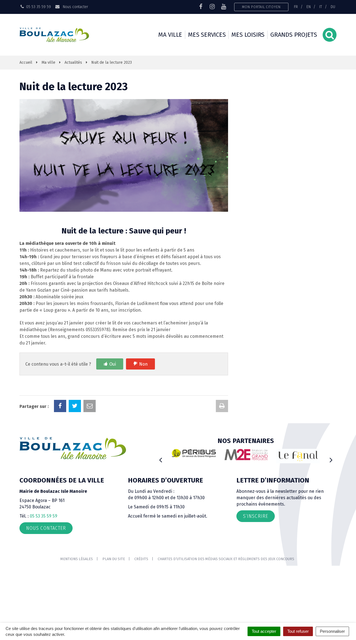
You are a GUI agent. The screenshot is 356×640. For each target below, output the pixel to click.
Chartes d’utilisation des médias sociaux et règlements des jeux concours (226, 559)
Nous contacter (75, 6)
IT (320, 6)
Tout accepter (264, 631)
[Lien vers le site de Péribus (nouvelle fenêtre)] (194, 453)
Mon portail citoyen (261, 7)
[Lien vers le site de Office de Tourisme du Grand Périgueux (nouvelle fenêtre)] (298, 456)
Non (143, 364)
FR (296, 6)
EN (308, 6)
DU (333, 6)
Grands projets (293, 34)
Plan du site (113, 559)
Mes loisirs (247, 34)
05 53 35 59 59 (43, 516)
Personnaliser (332, 631)
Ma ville (170, 34)
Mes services (207, 34)
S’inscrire (255, 516)
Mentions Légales (76, 559)
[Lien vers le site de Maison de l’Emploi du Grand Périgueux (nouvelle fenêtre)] (246, 455)
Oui (112, 364)
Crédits (141, 559)
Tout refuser (298, 631)
